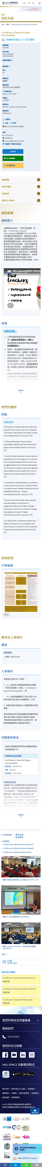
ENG (24, 3)
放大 (6, 614)
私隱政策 (35, 1093)
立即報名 (13, 151)
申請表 (7, 119)
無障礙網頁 (16, 1097)
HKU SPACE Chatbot (27, 1158)
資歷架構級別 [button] (7, 60)
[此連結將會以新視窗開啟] (16, 1074)
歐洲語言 (19, 837)
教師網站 (5, 1093)
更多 (4, 954)
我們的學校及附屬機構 (16, 1020)
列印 (14, 123)
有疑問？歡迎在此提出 (13, 144)
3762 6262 (13, 1036)
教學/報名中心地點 (18, 1089)
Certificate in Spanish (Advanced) (17, 852)
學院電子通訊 (12, 962)
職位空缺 (5, 1089)
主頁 (2, 24)
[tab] (21, 213)
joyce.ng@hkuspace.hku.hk (14, 141)
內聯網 (14, 1093)
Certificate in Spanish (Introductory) (18, 844)
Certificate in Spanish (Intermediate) (18, 848)
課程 (7, 24)
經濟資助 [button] (6, 66)
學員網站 (31, 1089)
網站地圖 (5, 1097)
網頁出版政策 (24, 1093)
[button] (33, 3)
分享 (6, 123)
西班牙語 (7, 18)
